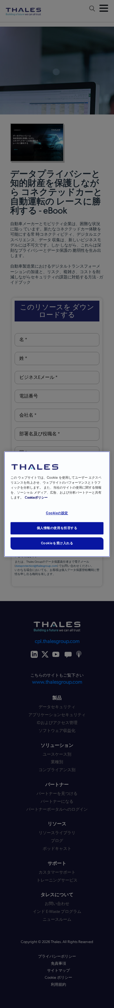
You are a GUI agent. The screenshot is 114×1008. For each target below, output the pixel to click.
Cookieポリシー (36, 497)
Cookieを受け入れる (57, 543)
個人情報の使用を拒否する (57, 528)
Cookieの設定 (57, 513)
